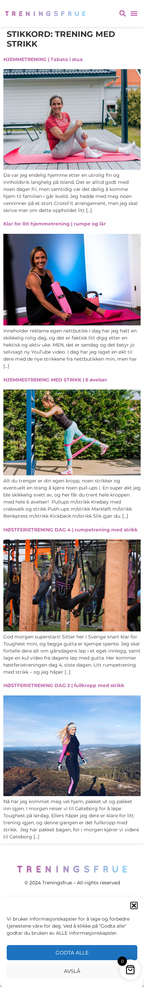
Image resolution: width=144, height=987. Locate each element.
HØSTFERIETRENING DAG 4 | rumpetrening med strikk (70, 530)
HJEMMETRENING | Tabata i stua (43, 59)
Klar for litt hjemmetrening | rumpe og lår (54, 224)
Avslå (72, 971)
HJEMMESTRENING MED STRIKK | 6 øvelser (55, 380)
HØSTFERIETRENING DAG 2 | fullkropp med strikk (63, 685)
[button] (134, 905)
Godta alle (72, 952)
